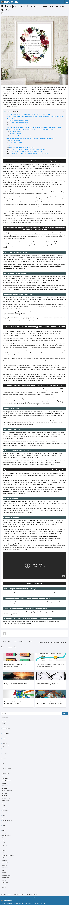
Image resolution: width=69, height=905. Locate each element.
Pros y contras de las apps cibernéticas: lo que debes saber (52, 642)
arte (3, 748)
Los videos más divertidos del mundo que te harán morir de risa (17, 642)
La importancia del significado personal (20, 136)
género (4, 818)
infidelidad (4, 828)
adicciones (5, 726)
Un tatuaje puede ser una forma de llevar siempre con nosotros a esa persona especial (30, 129)
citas (3, 770)
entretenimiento (6, 798)
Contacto (9, 903)
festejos (4, 808)
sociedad (4, 865)
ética (3, 803)
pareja (3, 840)
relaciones (4, 850)
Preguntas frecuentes (13, 145)
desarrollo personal (7, 790)
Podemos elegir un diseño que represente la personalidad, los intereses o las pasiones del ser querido (34, 127)
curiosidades (5, 785)
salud (3, 857)
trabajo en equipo (6, 875)
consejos (4, 775)
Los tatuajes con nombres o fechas (18, 120)
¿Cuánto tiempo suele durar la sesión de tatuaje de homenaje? (26, 151)
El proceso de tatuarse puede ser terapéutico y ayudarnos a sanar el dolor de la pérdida (30, 138)
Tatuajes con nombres (15, 131)
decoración (5, 788)
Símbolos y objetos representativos (19, 122)
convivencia (5, 778)
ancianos (4, 741)
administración (6, 728)
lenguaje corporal (6, 835)
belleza (4, 758)
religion (4, 852)
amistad (4, 736)
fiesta (3, 813)
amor (3, 738)
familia (3, 805)
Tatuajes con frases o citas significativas (20, 125)
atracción (4, 753)
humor (3, 825)
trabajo (4, 872)
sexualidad (5, 862)
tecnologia (5, 867)
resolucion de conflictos (8, 855)
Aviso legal (3, 903)
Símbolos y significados (16, 133)
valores (4, 880)
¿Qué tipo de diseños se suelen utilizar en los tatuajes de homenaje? (28, 149)
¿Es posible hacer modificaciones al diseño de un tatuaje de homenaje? (29, 153)
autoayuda (5, 756)
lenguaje (4, 833)
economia (4, 793)
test (3, 870)
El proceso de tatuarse (16, 142)
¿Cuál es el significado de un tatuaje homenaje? (22, 147)
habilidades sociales (7, 820)
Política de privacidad (39, 903)
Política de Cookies (28, 903)
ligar (3, 838)
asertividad (5, 751)
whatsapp (4, 887)
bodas (3, 766)
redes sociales (5, 848)
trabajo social (5, 877)
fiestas (4, 815)
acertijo (4, 721)
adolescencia (5, 731)
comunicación (5, 773)
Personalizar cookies (18, 903)
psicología (4, 845)
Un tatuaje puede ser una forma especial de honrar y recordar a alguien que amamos (29, 114)
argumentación (6, 746)
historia (4, 823)
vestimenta (5, 882)
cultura (4, 783)
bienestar (4, 761)
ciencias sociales (6, 768)
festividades (5, 810)
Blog (3, 763)
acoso (3, 723)
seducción (4, 860)
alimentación (5, 733)
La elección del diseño (15, 140)
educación (4, 795)
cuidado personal (6, 780)
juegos (4, 830)
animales (4, 743)
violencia (4, 885)
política (4, 843)
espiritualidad (5, 800)
